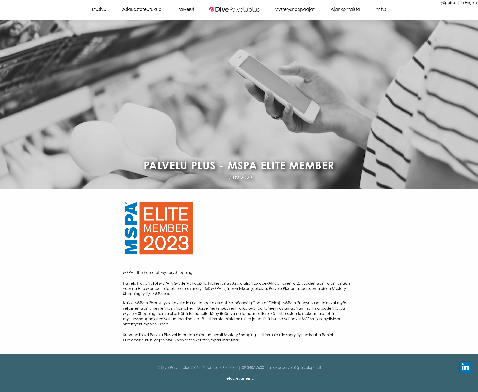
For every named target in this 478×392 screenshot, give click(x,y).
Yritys (381, 9)
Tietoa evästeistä (239, 378)
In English (469, 2)
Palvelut (186, 9)
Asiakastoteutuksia (142, 9)
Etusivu (99, 9)
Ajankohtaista (345, 9)
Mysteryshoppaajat (294, 9)
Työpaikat (447, 2)
